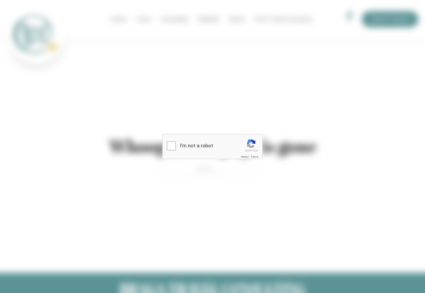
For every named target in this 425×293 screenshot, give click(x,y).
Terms (255, 156)
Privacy (245, 156)
